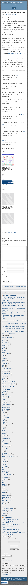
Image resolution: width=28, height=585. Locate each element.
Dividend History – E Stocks (8, 383)
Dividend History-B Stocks (8, 388)
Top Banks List (5, 495)
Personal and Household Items (9, 456)
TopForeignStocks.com (12, 3)
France (3, 406)
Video (3, 515)
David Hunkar (7, 14)
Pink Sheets (5, 459)
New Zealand (5, 448)
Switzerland (5, 490)
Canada (4, 357)
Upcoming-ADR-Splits (7, 510)
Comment (11, 232)
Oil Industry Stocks (6, 453)
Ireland (3, 425)
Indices (4, 422)
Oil (3, 451)
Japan (3, 430)
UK (3, 505)
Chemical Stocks (6, 362)
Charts (3, 360)
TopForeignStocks (6, 500)
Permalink (15, 232)
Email (3, 267)
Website (4, 271)
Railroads (4, 463)
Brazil (3, 355)
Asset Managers (6, 344)
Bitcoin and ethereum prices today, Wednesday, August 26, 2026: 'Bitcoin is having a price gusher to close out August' (14, 299)
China (3, 366)
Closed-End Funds (6, 368)
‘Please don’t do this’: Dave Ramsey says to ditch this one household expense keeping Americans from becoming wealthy (14, 328)
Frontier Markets (6, 407)
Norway (4, 450)
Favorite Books (5, 401)
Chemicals (4, 363)
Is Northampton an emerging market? (11, 529)
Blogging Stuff (5, 353)
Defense (4, 376)
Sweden (4, 489)
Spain (3, 481)
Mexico (4, 435)
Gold (3, 412)
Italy (3, 428)
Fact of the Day (5, 396)
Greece (4, 414)
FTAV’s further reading (7, 521)
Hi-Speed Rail (5, 417)
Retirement (5, 468)
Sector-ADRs (5, 472)
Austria (4, 347)
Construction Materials (7, 373)
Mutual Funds (5, 441)
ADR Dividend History (7, 337)
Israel (3, 427)
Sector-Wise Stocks (7, 474)
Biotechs (4, 352)
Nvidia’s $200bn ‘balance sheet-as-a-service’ (13, 523)
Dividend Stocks (6, 389)
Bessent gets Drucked (7, 526)
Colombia (4, 370)
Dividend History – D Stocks (8, 381)
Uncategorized (5, 507)
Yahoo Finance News (10, 295)
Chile (3, 365)
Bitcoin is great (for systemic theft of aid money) (13, 532)
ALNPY (24, 100)
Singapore (4, 476)
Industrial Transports (7, 424)
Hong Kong (4, 419)
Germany (4, 411)
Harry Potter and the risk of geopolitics (11, 531)
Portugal (4, 461)
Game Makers (5, 409)
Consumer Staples (6, 375)
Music (3, 440)
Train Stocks (5, 502)
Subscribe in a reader (7, 560)
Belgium (4, 350)
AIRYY (17, 75)
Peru (3, 458)
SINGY (22, 115)
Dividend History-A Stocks (8, 386)
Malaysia (4, 433)
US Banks (4, 512)
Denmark (4, 378)
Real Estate (5, 466)
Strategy (4, 487)
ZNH (23, 92)
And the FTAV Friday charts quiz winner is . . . (12, 524)
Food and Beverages (7, 404)
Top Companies (5, 497)
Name (3, 264)
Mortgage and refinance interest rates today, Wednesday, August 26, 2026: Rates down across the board (13, 316)
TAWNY (4, 124)
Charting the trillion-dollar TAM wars (10, 519)
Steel (3, 482)
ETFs (3, 394)
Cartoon (4, 358)
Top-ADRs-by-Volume (7, 499)
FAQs (3, 399)
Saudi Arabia (5, 471)
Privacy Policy (5, 574)
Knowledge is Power (7, 432)
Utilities (4, 513)
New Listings (5, 446)
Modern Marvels (6, 438)
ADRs (3, 339)
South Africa (5, 477)
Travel (3, 503)
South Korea (5, 479)
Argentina (4, 342)
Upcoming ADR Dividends (8, 508)
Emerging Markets (6, 393)
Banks (3, 349)
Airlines (7, 232)
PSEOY (24, 107)
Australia (4, 345)
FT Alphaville (7, 517)
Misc (3, 437)
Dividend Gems (5, 380)
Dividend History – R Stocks (8, 384)
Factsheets (4, 397)
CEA (3, 85)
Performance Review (7, 455)
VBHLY (4, 141)
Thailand (4, 492)
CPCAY (24, 131)
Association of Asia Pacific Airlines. (17, 53)
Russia (3, 469)
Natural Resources (6, 445)
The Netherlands (6, 494)
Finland (4, 402)
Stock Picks (5, 484)
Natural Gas (5, 443)
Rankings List (5, 464)
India (3, 420)
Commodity (5, 371)
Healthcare (4, 415)
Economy (4, 391)
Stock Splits (5, 485)
